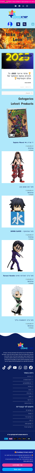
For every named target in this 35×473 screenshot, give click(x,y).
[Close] (33, 451)
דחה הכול (17, 469)
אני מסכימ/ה (17, 465)
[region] (17, 461)
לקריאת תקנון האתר (28, 461)
